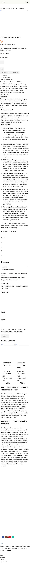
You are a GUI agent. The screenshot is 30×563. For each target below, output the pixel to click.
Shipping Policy (5, 534)
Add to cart (5, 72)
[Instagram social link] (6, 537)
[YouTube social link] (9, 537)
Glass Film (4, 501)
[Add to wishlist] (3, 358)
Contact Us (4, 484)
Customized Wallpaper (7, 513)
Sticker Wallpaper (5, 498)
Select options (8, 383)
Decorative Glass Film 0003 (6, 365)
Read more (24, 48)
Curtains (3, 515)
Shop (2, 481)
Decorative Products (6, 518)
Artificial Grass (5, 496)
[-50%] (8, 350)
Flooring (3, 507)
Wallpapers (4, 493)
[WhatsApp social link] (13, 537)
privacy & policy (5, 525)
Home (2, 476)
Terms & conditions (6, 528)
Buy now (15, 72)
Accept (3, 553)
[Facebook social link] (3, 537)
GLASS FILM (6, 372)
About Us (3, 479)
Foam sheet (4, 504)
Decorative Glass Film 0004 (21, 365)
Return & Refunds (6, 531)
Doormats (3, 510)
